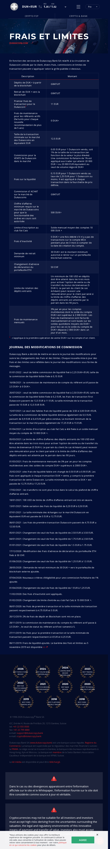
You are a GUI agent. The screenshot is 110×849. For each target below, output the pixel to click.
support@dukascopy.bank (30, 733)
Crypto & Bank (78, 16)
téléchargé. (55, 761)
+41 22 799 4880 (21, 729)
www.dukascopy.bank (41, 742)
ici (44, 647)
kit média (16, 761)
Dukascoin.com (18, 43)
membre (57, 752)
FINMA (15, 749)
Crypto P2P (31, 16)
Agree (83, 840)
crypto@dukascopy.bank (29, 736)
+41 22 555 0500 (21, 726)
